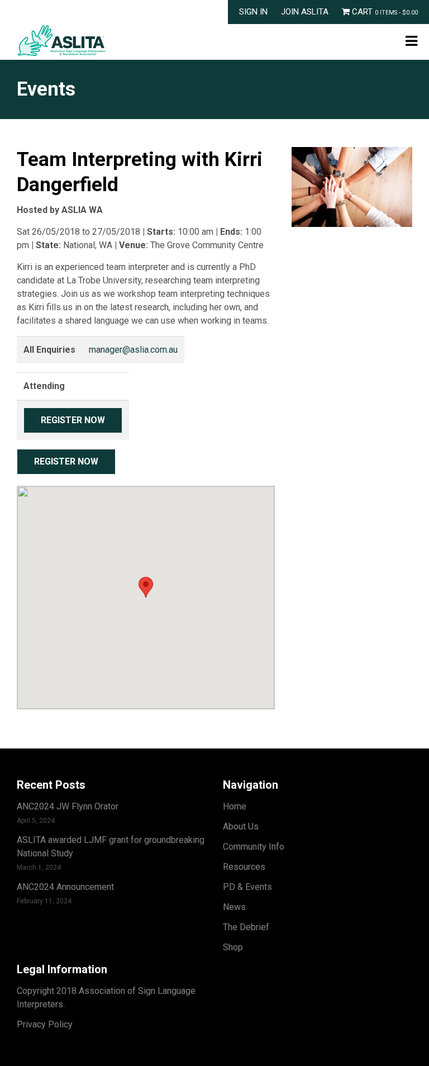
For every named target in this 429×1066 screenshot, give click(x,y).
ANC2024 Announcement (65, 887)
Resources (244, 866)
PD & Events (247, 887)
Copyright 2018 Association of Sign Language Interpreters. (106, 998)
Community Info (253, 846)
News (234, 907)
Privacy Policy (45, 1024)
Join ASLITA (304, 12)
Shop (233, 947)
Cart (384, 12)
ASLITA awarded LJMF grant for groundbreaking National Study (110, 847)
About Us (241, 826)
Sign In (253, 12)
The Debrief (246, 927)
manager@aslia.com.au (133, 349)
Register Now (73, 420)
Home (234, 806)
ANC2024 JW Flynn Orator (67, 806)
